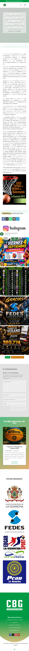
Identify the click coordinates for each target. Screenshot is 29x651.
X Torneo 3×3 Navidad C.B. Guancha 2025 (14, 447)
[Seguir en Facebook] (10, 635)
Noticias (19, 31)
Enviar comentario (18, 408)
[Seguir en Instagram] (16, 635)
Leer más (14, 462)
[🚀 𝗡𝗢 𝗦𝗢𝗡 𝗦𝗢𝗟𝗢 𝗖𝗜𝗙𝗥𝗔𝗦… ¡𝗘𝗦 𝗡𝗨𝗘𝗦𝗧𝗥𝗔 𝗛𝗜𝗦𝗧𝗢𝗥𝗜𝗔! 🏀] (14, 340)
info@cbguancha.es (14, 630)
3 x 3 (15, 31)
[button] (26, 446)
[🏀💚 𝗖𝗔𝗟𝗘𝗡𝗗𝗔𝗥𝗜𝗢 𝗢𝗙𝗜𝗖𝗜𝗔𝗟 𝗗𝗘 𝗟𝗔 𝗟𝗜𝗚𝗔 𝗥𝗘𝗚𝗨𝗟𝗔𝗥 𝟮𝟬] (14, 281)
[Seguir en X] (13, 635)
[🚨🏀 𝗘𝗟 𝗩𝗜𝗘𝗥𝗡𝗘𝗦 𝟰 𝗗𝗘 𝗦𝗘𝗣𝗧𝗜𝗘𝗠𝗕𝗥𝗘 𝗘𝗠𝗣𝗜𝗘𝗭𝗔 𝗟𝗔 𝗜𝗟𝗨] (14, 251)
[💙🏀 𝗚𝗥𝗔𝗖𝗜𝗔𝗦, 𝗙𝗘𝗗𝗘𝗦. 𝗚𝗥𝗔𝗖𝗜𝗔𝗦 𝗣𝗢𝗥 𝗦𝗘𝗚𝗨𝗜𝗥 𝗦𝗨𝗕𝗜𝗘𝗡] (14, 310)
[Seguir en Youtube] (19, 635)
